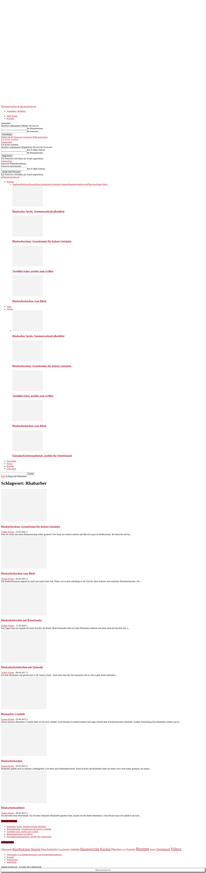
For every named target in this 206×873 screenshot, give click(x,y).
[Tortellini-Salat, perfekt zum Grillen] (27, 266)
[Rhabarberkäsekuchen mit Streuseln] (24, 661)
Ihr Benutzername (35, 128)
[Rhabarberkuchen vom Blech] (27, 295)
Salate (98, 184)
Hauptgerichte (74, 184)
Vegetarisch (163, 849)
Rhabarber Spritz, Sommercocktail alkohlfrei (38, 211)
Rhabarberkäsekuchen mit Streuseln (22, 667)
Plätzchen (92, 184)
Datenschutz (6, 142)
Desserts (32, 184)
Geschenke (55, 184)
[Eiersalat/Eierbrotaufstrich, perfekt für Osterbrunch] (27, 450)
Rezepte (10, 182)
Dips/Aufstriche (43, 184)
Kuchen (84, 184)
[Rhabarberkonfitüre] (24, 802)
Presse (9, 463)
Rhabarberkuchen (11, 760)
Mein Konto (12, 116)
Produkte (130, 849)
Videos (104, 184)
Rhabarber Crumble (13, 713)
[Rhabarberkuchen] (24, 755)
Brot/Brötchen (22, 184)
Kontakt (10, 118)
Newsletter (11, 461)
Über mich (11, 468)
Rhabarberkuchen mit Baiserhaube (21, 620)
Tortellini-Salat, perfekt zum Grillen (32, 271)
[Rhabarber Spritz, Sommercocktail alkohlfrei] (27, 206)
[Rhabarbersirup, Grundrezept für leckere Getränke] (27, 236)
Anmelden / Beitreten (16, 111)
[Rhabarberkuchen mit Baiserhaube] (24, 615)
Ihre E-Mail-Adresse (36, 150)
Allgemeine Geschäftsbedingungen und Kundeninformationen (34, 854)
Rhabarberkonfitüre (13, 807)
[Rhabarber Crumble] (24, 708)
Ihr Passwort (32, 131)
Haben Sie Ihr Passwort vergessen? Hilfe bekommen (24, 137)
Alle (14, 184)
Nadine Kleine (7, 532)
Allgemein (6, 849)
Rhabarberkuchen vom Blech (29, 301)
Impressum (11, 862)
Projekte (10, 466)
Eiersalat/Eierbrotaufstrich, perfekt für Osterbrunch (42, 455)
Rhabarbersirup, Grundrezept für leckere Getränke (41, 241)
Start (3, 476)
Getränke (64, 184)
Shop (9, 306)
